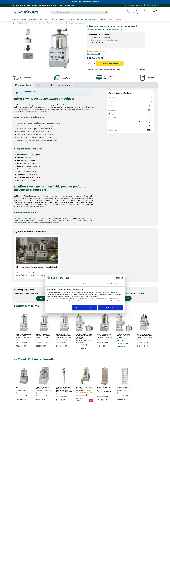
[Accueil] (13, 23)
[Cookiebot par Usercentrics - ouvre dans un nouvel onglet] (115, 278)
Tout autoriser (110, 308)
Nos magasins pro (129, 5)
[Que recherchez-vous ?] (106, 12)
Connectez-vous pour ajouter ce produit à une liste (105, 69)
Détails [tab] (85, 283)
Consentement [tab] (58, 283)
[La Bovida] (25, 12)
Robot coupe (117, 29)
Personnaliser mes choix (83, 308)
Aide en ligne (151, 5)
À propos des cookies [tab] (111, 283)
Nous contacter (140, 5)
